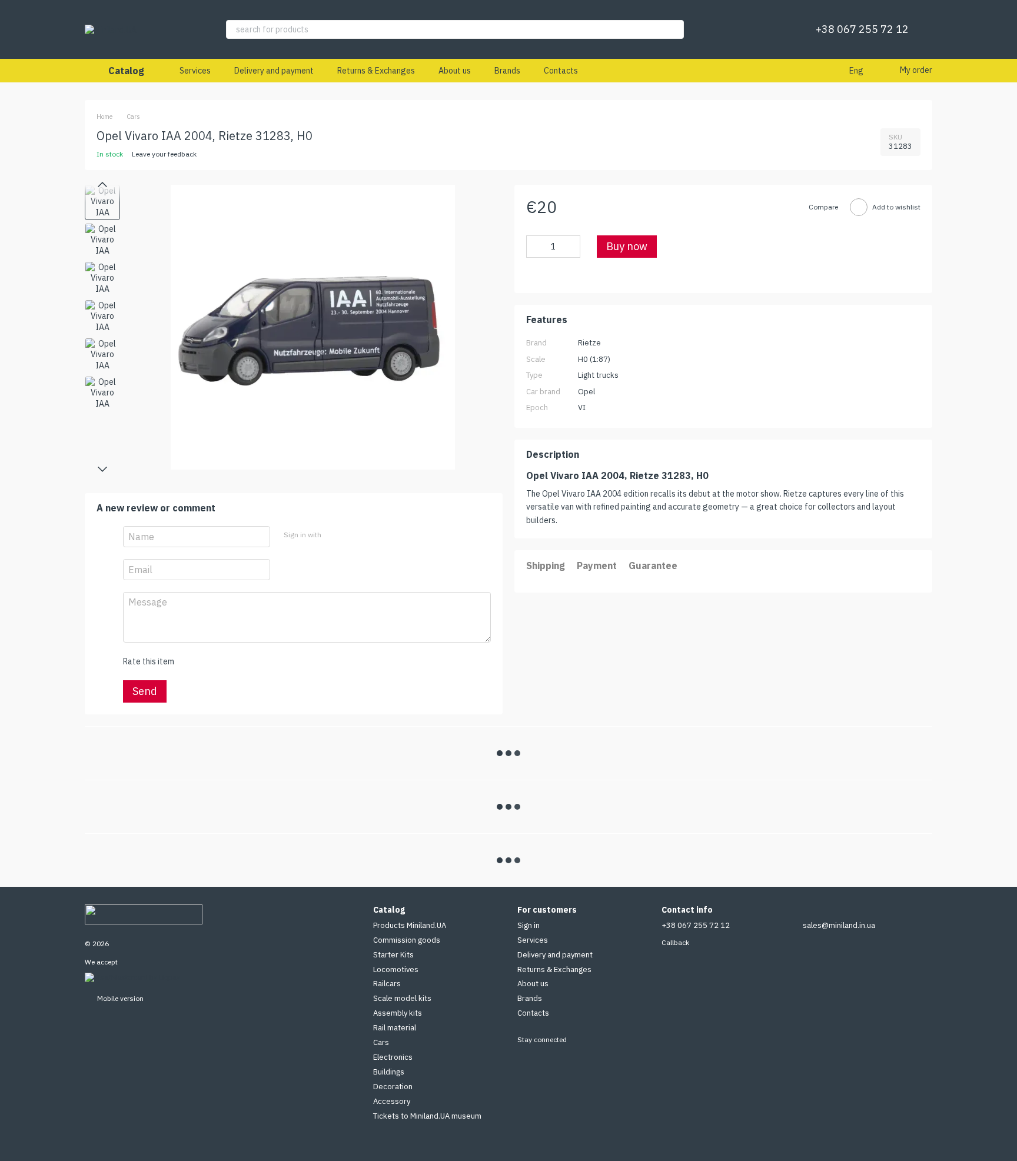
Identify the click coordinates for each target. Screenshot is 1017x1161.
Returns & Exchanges (376, 70)
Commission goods (406, 940)
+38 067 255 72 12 (862, 29)
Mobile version (119, 998)
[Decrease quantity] (535, 247)
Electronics (393, 1057)
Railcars (387, 984)
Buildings (388, 1072)
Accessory (391, 1101)
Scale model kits (402, 998)
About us (454, 70)
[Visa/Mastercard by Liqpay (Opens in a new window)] (132, 976)
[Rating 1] (193, 661)
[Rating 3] (230, 661)
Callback (675, 942)
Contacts (561, 70)
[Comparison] (747, 29)
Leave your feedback (164, 153)
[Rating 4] (249, 661)
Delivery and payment (274, 70)
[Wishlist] (778, 29)
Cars (381, 1042)
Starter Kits (393, 955)
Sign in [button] (528, 925)
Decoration (393, 1087)
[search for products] (674, 29)
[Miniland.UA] (143, 913)
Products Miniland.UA (409, 925)
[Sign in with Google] (352, 535)
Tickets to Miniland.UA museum (427, 1116)
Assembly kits (397, 1013)
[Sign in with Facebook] (334, 535)
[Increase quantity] (571, 247)
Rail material (394, 1028)
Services (195, 70)
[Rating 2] (211, 661)
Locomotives (395, 969)
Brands (507, 70)
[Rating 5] (268, 661)
